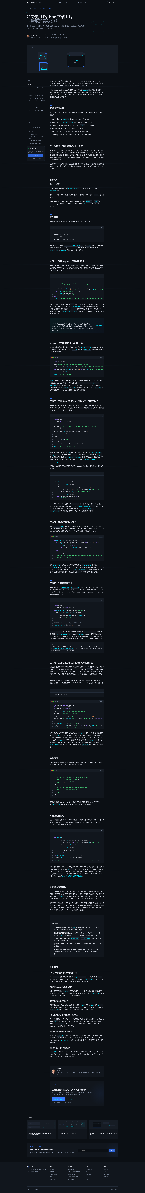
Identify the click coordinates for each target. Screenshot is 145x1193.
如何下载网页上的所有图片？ (34, 134)
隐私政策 (111, 1189)
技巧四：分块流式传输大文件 (34, 105)
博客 (27, 8)
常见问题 (29, 125)
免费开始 (36, 155)
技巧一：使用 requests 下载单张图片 (36, 95)
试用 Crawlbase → (113, 2)
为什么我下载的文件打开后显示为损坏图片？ (36, 137)
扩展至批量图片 (31, 117)
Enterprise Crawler (90, 1171)
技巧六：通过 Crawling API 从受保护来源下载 (36, 111)
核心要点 (30, 122)
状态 (105, 1171)
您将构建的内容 (31, 84)
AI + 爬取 (52, 1169)
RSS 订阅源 (106, 1174)
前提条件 (29, 90)
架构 (51, 1176)
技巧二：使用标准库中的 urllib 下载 (35, 98)
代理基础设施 (53, 1171)
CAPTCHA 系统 (53, 1174)
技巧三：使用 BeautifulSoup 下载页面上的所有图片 (36, 101)
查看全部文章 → (115, 1117)
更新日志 (73, 2)
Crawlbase (87, 204)
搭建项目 (29, 92)
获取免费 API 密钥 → (59, 1099)
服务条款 (116, 1189)
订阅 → (112, 1150)
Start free (99, 325)
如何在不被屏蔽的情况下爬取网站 (72, 876)
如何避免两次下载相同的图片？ (34, 143)
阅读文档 (69, 1099)
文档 (60, 2)
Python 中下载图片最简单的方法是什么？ (36, 128)
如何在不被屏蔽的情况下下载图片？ (35, 140)
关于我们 (80, 2)
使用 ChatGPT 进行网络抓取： (75, 1171)
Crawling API (89, 1169)
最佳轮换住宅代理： (72, 1179)
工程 (31, 8)
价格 (87, 1179)
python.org (53, 191)
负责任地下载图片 (31, 120)
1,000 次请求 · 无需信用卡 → (35, 158)
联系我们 (106, 1176)
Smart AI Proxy (54, 745)
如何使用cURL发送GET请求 (74, 1169)
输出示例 (29, 114)
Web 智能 (52, 1179)
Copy (101, 227)
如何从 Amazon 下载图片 (73, 1174)
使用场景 (66, 2)
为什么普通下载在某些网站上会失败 (35, 87)
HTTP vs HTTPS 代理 (73, 1176)
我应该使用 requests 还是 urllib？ (35, 131)
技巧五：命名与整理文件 (33, 107)
